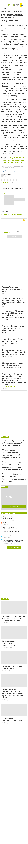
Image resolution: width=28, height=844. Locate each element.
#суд (14, 171)
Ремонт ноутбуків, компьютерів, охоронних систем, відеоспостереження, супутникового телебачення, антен (13, 693)
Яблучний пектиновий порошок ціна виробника (12, 719)
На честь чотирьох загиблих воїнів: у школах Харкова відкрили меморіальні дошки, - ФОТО (14, 301)
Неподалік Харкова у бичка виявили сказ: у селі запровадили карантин (12, 341)
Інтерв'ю (7, 496)
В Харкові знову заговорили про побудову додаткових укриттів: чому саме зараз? (12, 365)
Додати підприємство (14, 547)
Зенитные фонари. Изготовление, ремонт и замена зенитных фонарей (12, 643)
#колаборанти (8, 171)
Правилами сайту (5, 232)
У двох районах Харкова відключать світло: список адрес (12, 289)
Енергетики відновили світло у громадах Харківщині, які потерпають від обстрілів (14, 478)
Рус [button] (5, 8)
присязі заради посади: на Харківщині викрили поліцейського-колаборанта (14, 160)
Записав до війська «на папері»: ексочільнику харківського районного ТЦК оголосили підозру (12, 466)
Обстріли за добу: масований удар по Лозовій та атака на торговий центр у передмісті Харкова (14, 454)
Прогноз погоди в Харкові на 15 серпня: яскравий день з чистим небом (13, 443)
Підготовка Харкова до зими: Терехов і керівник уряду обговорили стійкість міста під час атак (13, 329)
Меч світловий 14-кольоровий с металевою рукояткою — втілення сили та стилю (13, 618)
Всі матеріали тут (14, 506)
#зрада (2, 171)
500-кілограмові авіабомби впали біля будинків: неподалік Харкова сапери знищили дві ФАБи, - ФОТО (14, 353)
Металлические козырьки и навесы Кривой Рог (12, 667)
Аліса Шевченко (8, 174)
